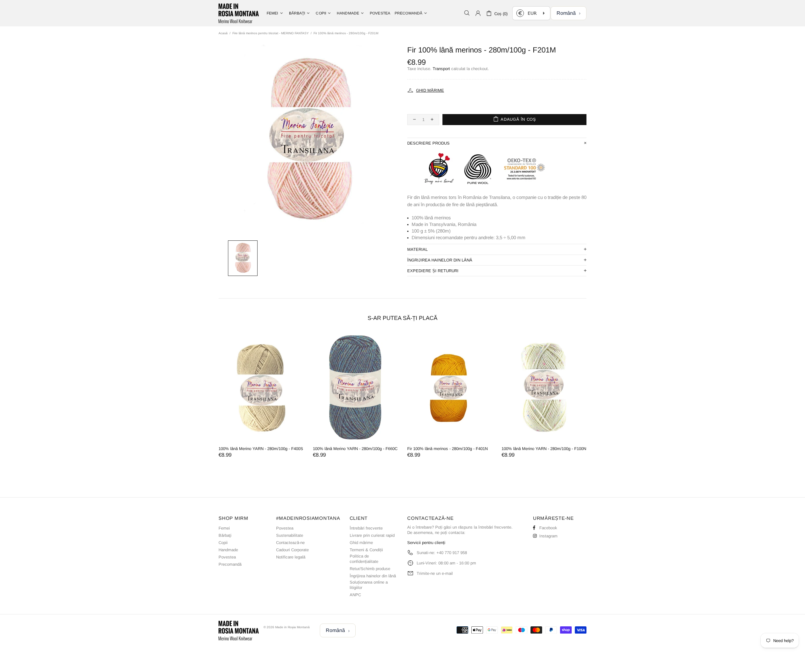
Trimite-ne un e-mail (435, 573)
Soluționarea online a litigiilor (369, 585)
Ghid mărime (361, 542)
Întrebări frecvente (366, 528)
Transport (441, 68)
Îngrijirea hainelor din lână (373, 576)
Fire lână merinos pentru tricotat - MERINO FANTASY (270, 33)
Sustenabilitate (289, 535)
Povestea (227, 557)
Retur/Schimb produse (370, 568)
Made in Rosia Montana (239, 13)
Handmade (228, 549)
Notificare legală (290, 557)
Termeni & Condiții (366, 549)
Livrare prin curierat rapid (372, 535)
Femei (224, 528)
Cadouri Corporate (292, 549)
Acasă (223, 33)
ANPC (355, 594)
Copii (223, 542)
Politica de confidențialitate (364, 559)
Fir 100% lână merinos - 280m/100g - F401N (447, 448)
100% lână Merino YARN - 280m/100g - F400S (261, 448)
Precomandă (230, 564)
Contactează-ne (290, 542)
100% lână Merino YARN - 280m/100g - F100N (544, 448)
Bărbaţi (225, 535)
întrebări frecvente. (495, 527)
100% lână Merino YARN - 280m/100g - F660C (355, 448)
